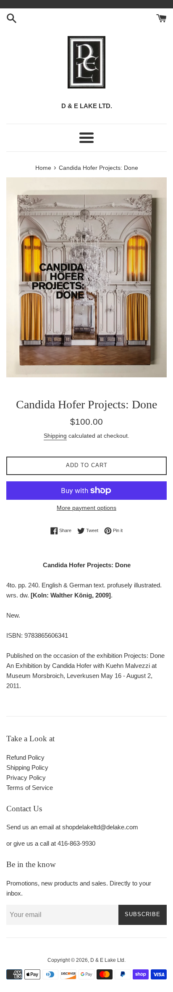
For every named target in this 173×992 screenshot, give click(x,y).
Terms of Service (29, 787)
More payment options (86, 507)
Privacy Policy (26, 777)
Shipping (55, 435)
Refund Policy (25, 757)
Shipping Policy (27, 767)
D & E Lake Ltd (107, 960)
